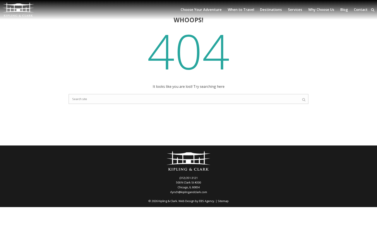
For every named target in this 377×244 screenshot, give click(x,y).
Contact (361, 9)
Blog (344, 9)
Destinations (271, 9)
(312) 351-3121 (188, 178)
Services (295, 9)
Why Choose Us (321, 9)
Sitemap (223, 201)
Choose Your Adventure (201, 9)
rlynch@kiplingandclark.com (188, 192)
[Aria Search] (372, 9)
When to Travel (241, 9)
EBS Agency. (207, 201)
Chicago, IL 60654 (189, 187)
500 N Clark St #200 (188, 182)
